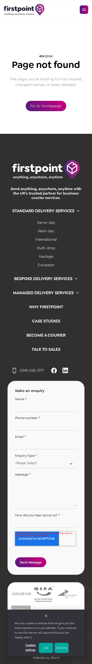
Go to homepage (46, 105)
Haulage (46, 256)
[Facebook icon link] (54, 370)
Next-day (46, 230)
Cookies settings (30, 647)
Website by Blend (46, 658)
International (46, 239)
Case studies (46, 321)
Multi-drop (46, 247)
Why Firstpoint (46, 307)
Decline (61, 648)
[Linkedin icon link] (65, 370)
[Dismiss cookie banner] (46, 615)
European (46, 264)
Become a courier (46, 335)
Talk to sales (46, 349)
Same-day (46, 222)
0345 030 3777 (32, 370)
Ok (46, 648)
